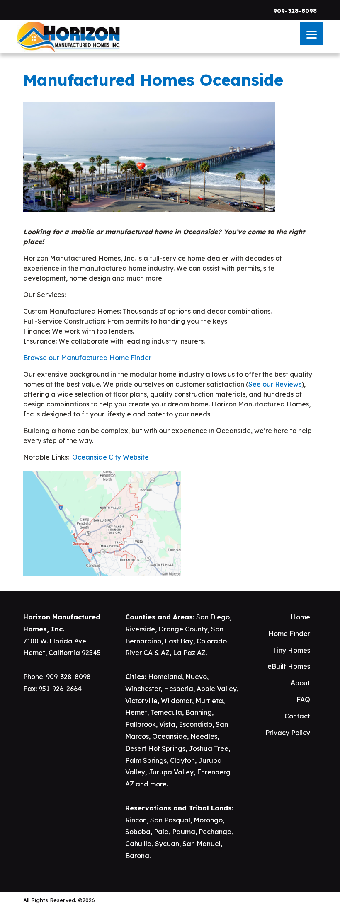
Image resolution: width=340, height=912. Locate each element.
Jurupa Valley (171, 772)
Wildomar (176, 701)
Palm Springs (146, 760)
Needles (203, 736)
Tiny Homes (291, 650)
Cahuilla (138, 843)
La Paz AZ (189, 652)
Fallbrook (140, 724)
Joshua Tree (208, 748)
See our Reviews (274, 384)
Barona (137, 856)
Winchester (142, 689)
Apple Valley (217, 689)
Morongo (208, 820)
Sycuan (167, 843)
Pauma (183, 831)
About (300, 683)
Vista (167, 724)
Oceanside (169, 736)
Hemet (136, 712)
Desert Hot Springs (155, 748)
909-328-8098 (295, 11)
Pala (161, 831)
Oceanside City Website (110, 457)
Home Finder (289, 633)
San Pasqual (170, 820)
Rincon (136, 820)
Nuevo (196, 677)
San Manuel (201, 843)
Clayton (182, 760)
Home (300, 617)
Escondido (195, 724)
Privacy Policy (287, 732)
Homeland (165, 677)
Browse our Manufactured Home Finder (87, 357)
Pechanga (215, 831)
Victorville (141, 701)
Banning (198, 712)
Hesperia (178, 689)
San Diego (213, 617)
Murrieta (209, 701)
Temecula (166, 712)
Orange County (183, 629)
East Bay (179, 641)
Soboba (138, 831)
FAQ (303, 699)
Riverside (140, 629)
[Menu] (311, 33)
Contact (297, 716)
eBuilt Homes (288, 666)
